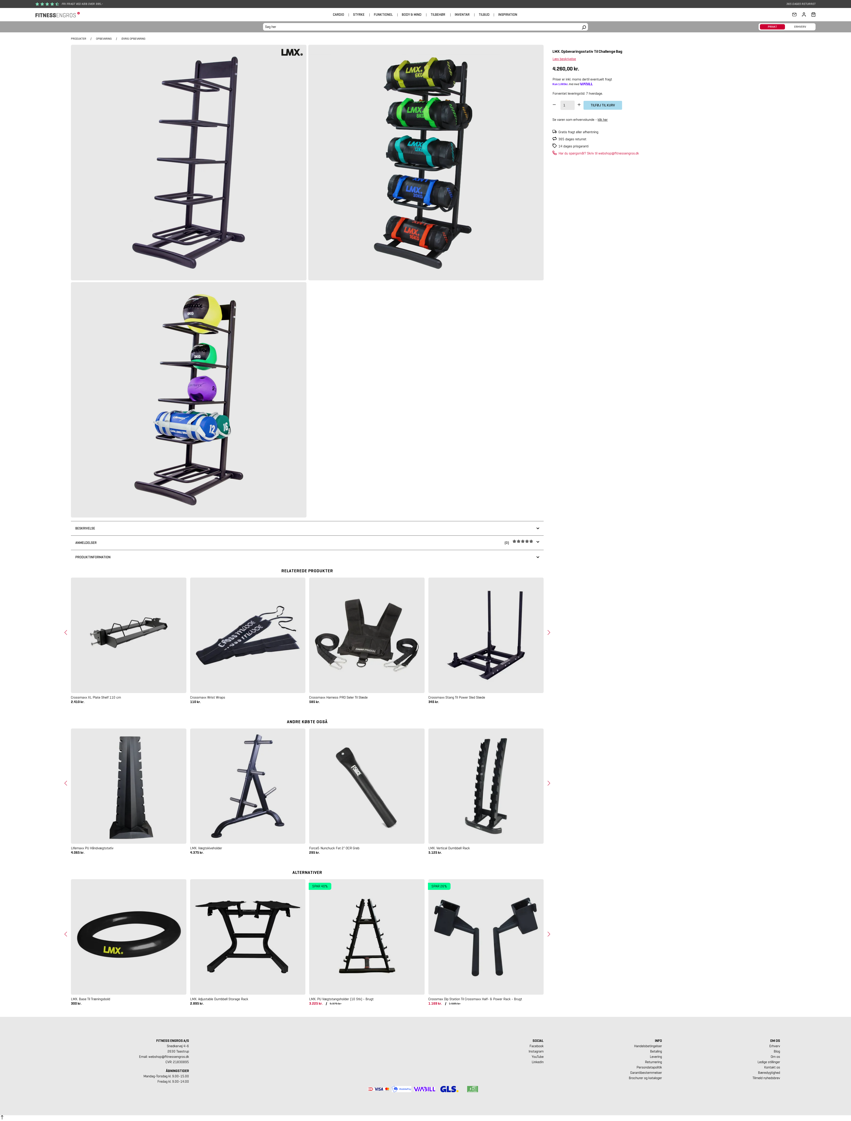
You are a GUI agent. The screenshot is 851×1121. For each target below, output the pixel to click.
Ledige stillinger (768, 1062)
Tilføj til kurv (603, 105)
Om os (775, 1057)
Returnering (653, 1062)
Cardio (338, 14)
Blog (777, 1051)
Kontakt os (772, 1067)
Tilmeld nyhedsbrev (766, 1078)
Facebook (536, 1046)
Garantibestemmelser (646, 1072)
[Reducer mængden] (554, 105)
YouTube (538, 1057)
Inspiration (507, 14)
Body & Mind (412, 14)
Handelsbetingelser (648, 1046)
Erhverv (774, 1046)
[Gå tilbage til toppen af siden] (2, 1118)
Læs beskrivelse (564, 59)
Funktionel (383, 14)
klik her (603, 119)
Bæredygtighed (769, 1072)
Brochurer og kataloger (645, 1078)
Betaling (656, 1051)
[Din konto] (804, 15)
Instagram (536, 1051)
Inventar (462, 14)
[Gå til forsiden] (57, 15)
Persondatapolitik (649, 1067)
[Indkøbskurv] (812, 15)
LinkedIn (538, 1062)
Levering (656, 1057)
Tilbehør (438, 14)
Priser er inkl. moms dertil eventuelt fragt (582, 79)
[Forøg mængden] (579, 105)
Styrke (359, 14)
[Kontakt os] (794, 15)
